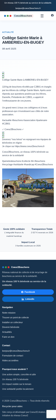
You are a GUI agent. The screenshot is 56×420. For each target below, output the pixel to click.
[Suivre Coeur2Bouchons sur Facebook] (52, 16)
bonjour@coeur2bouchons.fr (28, 8)
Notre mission (8, 313)
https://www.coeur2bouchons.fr (29, 146)
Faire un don (8, 337)
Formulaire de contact (12, 355)
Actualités (7, 332)
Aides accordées (10, 360)
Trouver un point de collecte (15, 317)
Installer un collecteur (12, 322)
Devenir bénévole (10, 327)
